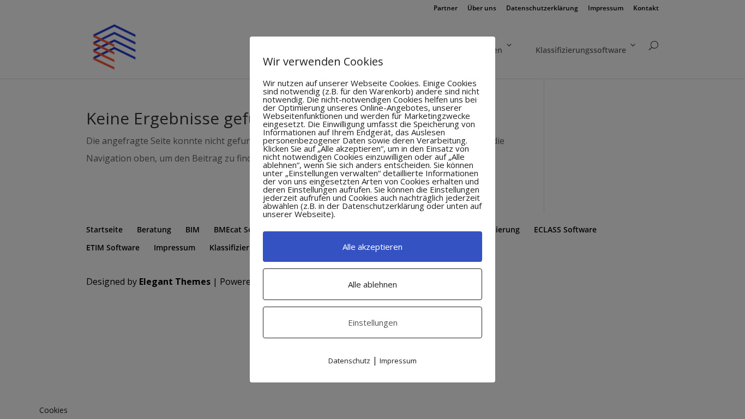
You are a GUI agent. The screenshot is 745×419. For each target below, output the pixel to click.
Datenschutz (349, 361)
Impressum (398, 361)
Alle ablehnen (372, 284)
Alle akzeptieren (372, 246)
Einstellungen (373, 322)
